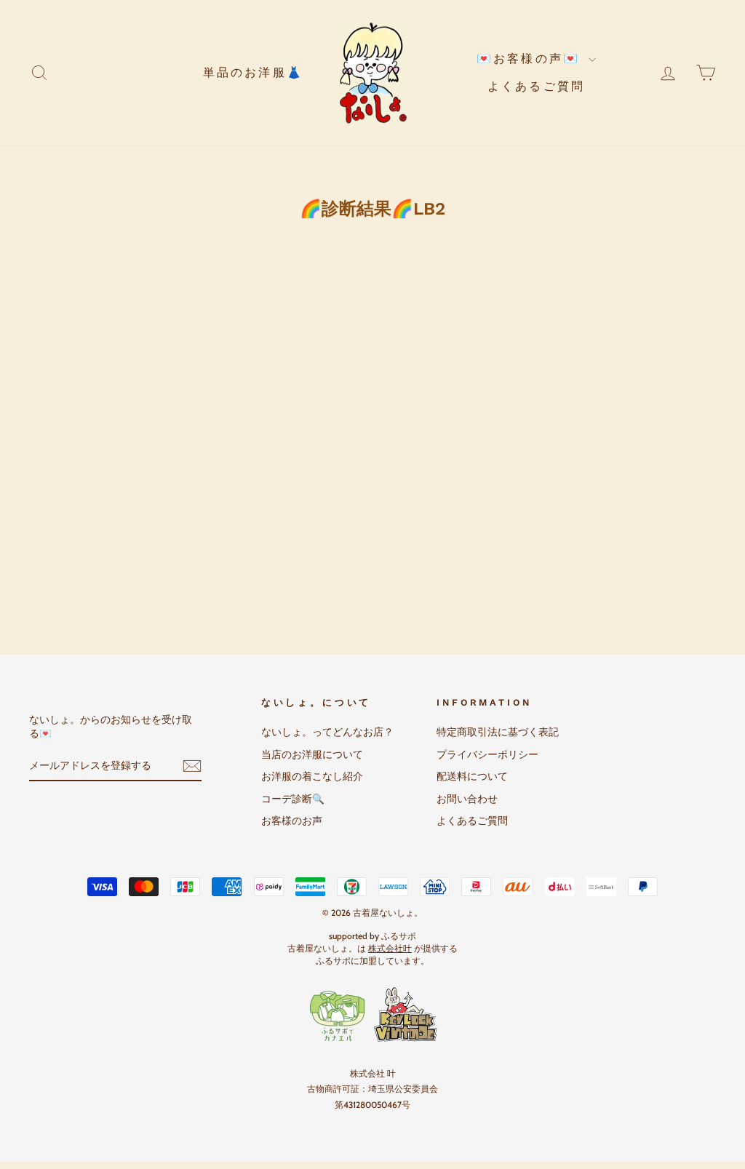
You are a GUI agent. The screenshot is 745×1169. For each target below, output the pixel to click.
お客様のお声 (291, 820)
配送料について (472, 776)
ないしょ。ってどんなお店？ (327, 732)
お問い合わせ (467, 799)
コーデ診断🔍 (292, 799)
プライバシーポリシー (487, 754)
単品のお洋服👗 (253, 72)
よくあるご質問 (536, 86)
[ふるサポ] (372, 1014)
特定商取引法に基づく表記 (498, 732)
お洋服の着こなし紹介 (312, 776)
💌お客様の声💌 (531, 58)
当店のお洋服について (312, 754)
